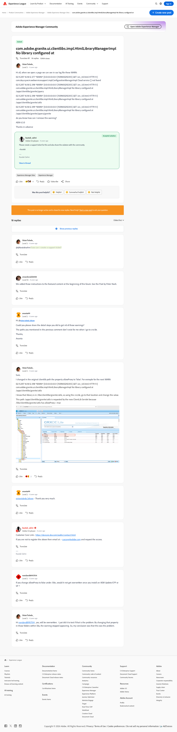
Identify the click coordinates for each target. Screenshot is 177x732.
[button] (161, 12)
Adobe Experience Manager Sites (58, 13)
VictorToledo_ (28, 64)
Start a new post (86, 210)
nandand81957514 (29, 575)
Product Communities (16, 13)
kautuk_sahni (31, 138)
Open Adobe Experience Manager (144, 26)
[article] (67, 251)
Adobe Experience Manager (35, 13)
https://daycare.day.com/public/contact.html (56, 535)
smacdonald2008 (29, 277)
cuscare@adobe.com (71, 539)
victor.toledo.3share (27, 321)
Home (4, 13)
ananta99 (26, 313)
